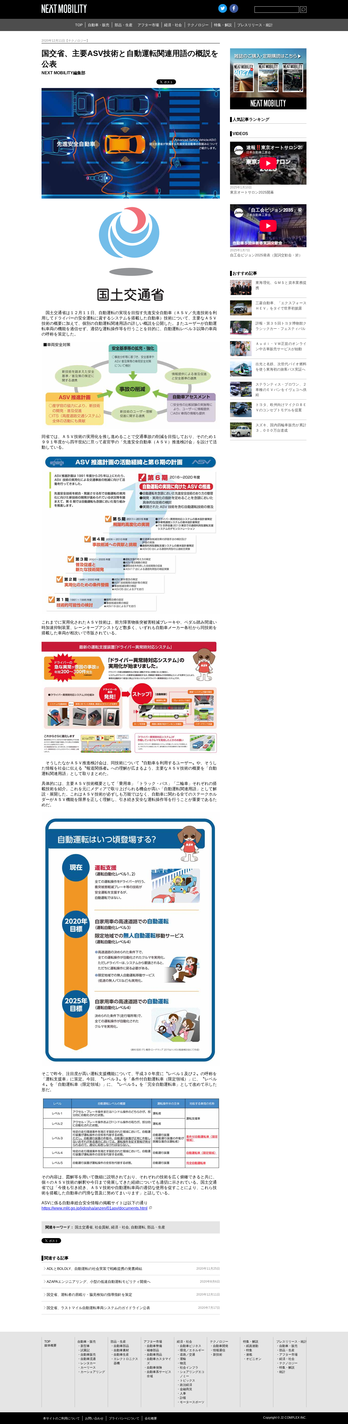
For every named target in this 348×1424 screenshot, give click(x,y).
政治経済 (186, 1385)
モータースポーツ (192, 1402)
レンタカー (88, 1363)
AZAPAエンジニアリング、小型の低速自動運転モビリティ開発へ (133, 1282)
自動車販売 (88, 1354)
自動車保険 (154, 1367)
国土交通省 (84, 1227)
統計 (282, 1372)
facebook (234, 8)
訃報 (183, 1398)
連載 (249, 1354)
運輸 (183, 1359)
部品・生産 (123, 25)
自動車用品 (154, 1354)
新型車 (85, 1346)
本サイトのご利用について (61, 1418)
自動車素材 (121, 1350)
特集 (249, 1350)
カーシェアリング (93, 1372)
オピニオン (253, 1359)
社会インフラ (189, 1367)
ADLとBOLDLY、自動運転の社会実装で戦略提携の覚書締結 (133, 1269)
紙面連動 (252, 1346)
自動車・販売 (98, 25)
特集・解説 (223, 25)
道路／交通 (187, 1354)
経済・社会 (173, 25)
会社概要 (151, 1418)
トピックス (187, 1380)
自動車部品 (121, 1346)
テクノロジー (198, 25)
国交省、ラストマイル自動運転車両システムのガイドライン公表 (133, 1308)
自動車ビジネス (190, 1346)
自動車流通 (88, 1359)
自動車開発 (220, 1346)
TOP (79, 25)
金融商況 (186, 1389)
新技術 (217, 1354)
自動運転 (138, 1227)
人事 (183, 1393)
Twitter (222, 8)
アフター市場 (148, 25)
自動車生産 (121, 1354)
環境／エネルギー (192, 1350)
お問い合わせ (94, 1418)
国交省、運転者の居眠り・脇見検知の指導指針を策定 (133, 1295)
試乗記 (85, 1350)
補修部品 (153, 1350)
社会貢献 (102, 1227)
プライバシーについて (124, 1418)
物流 (183, 1363)
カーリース (88, 1367)
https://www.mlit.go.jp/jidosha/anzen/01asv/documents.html (95, 1208)
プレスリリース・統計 (255, 25)
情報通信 (219, 1350)
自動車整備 (154, 1346)
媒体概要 (50, 1345)
